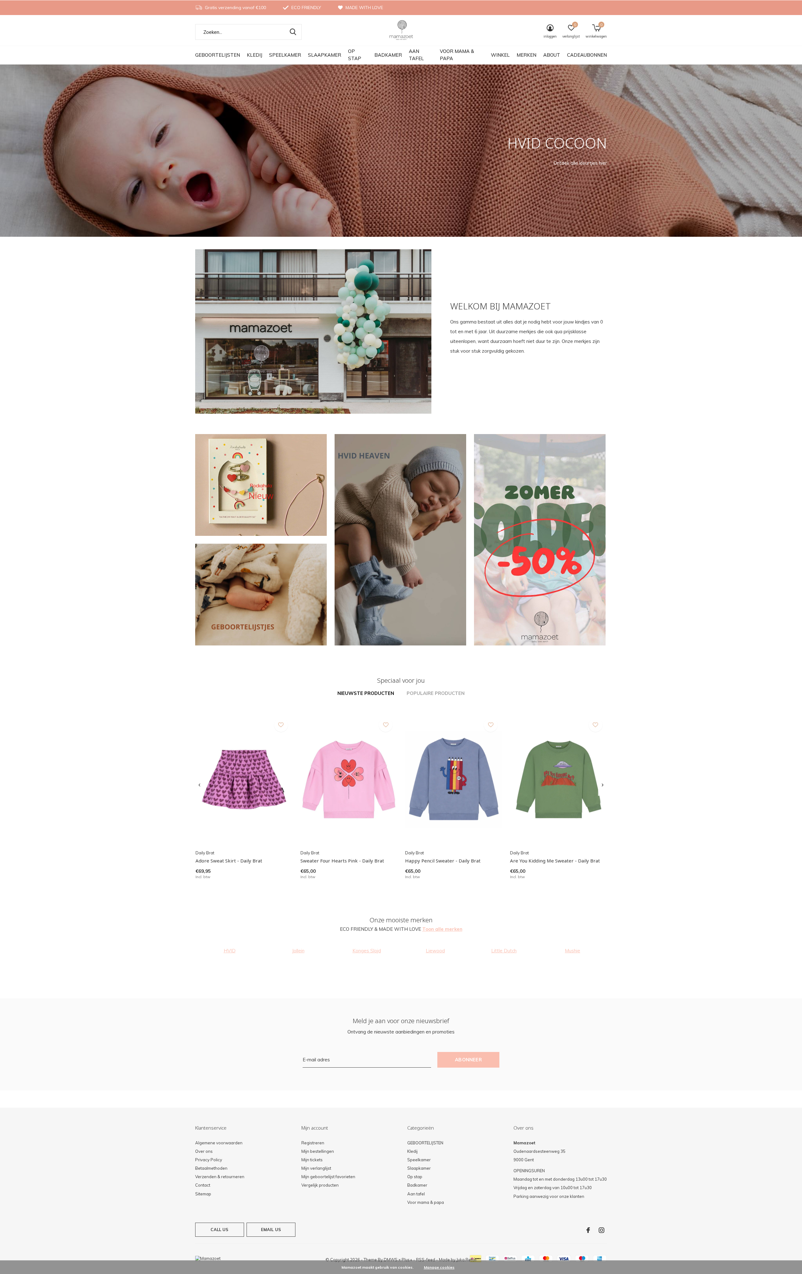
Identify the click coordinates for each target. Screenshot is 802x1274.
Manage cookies (439, 1267)
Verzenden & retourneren (219, 1176)
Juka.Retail (466, 1259)
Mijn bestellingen (317, 1151)
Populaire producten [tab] (436, 693)
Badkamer (388, 55)
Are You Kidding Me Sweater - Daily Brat (555, 860)
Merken (526, 55)
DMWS (391, 1259)
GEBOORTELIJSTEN (217, 55)
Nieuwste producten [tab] (365, 693)
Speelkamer (285, 55)
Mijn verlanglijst (316, 1168)
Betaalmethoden (211, 1168)
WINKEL (500, 55)
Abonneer (468, 1060)
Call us (219, 1229)
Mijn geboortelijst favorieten (328, 1176)
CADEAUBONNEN (587, 55)
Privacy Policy (208, 1159)
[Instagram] (601, 1230)
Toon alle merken (442, 929)
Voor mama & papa (457, 55)
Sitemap (203, 1193)
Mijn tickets (312, 1159)
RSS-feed (425, 1259)
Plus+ (407, 1259)
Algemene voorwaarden (218, 1142)
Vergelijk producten (320, 1185)
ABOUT (551, 55)
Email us (271, 1229)
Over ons (204, 1151)
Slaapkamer (324, 55)
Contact (202, 1185)
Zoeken (293, 32)
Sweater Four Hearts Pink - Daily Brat (342, 860)
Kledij (254, 55)
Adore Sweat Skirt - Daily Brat (228, 860)
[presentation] (199, 785)
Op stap (354, 55)
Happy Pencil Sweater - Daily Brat (443, 860)
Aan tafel (416, 55)
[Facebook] (588, 1230)
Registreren (312, 1142)
